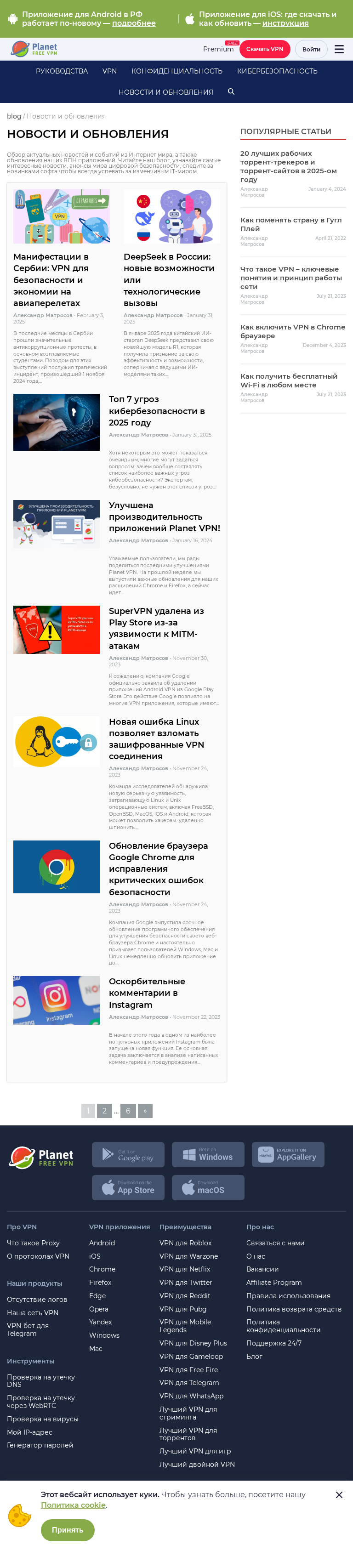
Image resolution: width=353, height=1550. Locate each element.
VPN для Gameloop (191, 1357)
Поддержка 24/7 (274, 1343)
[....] (33, 49)
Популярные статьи (285, 131)
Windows (104, 1336)
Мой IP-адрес (29, 1432)
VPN (109, 71)
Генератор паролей (40, 1445)
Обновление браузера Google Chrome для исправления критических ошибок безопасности (158, 869)
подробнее (134, 23)
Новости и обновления (166, 92)
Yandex (100, 1322)
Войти (311, 49)
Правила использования (288, 1296)
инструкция (285, 23)
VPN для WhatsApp (191, 1396)
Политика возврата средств (294, 1309)
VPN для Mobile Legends (185, 1326)
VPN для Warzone (188, 1256)
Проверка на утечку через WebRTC (41, 1402)
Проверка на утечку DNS (41, 1381)
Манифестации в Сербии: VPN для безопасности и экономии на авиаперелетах (51, 280)
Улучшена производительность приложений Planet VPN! (164, 517)
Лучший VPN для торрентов (188, 1434)
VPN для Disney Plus (193, 1343)
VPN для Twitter (185, 1283)
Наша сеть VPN (32, 1313)
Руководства (62, 71)
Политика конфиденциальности (283, 1326)
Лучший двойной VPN (197, 1465)
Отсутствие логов (37, 1300)
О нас (255, 1256)
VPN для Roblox (185, 1243)
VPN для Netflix (184, 1269)
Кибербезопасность (277, 71)
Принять (68, 1530)
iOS (95, 1256)
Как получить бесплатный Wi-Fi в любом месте (289, 380)
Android (102, 1243)
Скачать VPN (265, 48)
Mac (95, 1349)
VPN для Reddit (185, 1296)
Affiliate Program (274, 1283)
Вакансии (262, 1269)
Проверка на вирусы (43, 1419)
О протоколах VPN (38, 1256)
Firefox (100, 1283)
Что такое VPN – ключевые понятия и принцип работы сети (291, 278)
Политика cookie (73, 1505)
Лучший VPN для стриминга (188, 1413)
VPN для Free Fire (188, 1370)
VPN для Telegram (189, 1383)
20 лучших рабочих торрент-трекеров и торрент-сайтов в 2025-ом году (288, 166)
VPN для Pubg (183, 1309)
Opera (98, 1309)
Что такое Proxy (33, 1243)
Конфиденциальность (176, 71)
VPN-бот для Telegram (28, 1330)
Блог (254, 1357)
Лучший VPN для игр (195, 1451)
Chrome (102, 1269)
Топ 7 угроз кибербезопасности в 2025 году (157, 410)
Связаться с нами (275, 1243)
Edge (97, 1296)
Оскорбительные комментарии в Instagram (147, 993)
